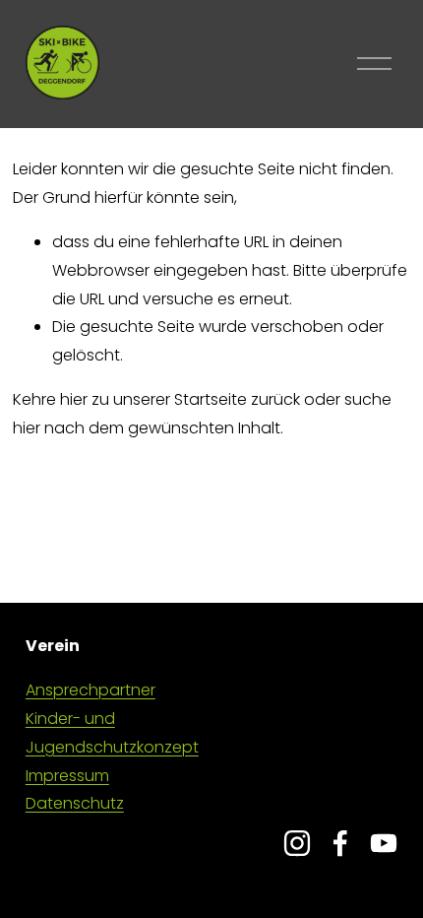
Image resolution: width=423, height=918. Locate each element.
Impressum (67, 775)
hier (74, 399)
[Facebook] (340, 843)
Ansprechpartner (90, 690)
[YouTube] (383, 843)
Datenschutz (75, 803)
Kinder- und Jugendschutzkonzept (112, 732)
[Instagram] (297, 843)
